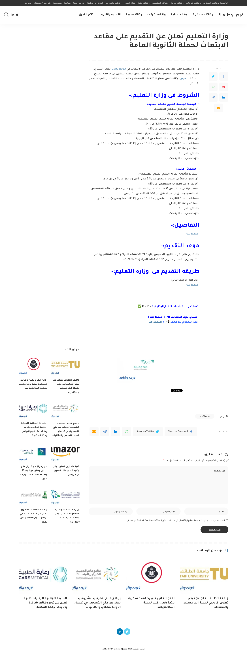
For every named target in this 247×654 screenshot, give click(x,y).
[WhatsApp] (213, 86)
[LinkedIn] (13, 15)
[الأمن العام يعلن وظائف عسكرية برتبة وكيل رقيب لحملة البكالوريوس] (33, 365)
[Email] (218, 107)
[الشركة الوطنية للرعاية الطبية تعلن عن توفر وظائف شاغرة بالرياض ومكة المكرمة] (33, 409)
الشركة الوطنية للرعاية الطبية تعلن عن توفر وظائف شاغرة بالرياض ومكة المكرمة (45, 603)
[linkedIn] (115, 431)
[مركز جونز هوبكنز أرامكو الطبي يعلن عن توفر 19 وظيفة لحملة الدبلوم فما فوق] (33, 452)
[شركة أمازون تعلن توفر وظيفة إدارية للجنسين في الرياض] (65, 452)
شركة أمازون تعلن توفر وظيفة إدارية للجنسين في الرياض (67, 471)
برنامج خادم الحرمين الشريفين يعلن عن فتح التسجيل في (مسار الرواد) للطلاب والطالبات (98, 603)
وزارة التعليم (204, 416)
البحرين (185, 78)
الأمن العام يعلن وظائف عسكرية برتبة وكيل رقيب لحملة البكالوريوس (33, 384)
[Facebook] (223, 76)
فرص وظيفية (230, 14)
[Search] (6, 15)
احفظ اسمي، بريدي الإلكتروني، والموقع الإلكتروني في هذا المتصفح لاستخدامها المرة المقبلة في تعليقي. (175, 520)
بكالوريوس (119, 69)
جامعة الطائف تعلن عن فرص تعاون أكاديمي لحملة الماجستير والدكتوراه (206, 603)
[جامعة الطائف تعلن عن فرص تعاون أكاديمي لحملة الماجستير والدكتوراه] (65, 365)
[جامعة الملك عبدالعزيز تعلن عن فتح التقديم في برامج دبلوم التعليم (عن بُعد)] (33, 495)
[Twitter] (17, 15)
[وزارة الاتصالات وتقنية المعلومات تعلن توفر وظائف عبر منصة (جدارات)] (65, 495)
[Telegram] (213, 97)
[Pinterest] (223, 86)
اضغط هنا (192, 234)
